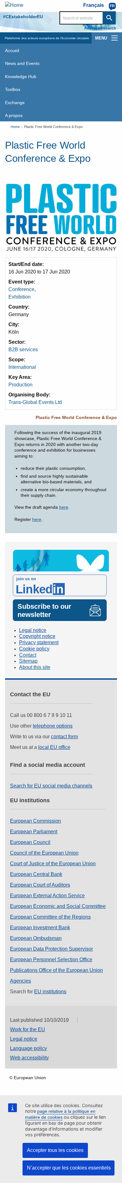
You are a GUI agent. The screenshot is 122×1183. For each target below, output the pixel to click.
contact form (64, 736)
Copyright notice (37, 636)
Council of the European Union (44, 853)
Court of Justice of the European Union (53, 863)
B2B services (23, 349)
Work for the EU (27, 1029)
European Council (30, 842)
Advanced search (100, 28)
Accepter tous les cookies (55, 1150)
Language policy (28, 1048)
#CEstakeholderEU (23, 16)
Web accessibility (29, 1057)
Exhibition (19, 297)
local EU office (54, 747)
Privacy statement (38, 642)
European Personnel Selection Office (51, 959)
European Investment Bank (40, 927)
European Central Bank (36, 874)
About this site (34, 667)
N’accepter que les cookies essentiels (69, 1167)
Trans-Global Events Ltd (35, 402)
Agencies (20, 981)
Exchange (15, 102)
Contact (27, 655)
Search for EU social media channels (51, 785)
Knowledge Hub (20, 76)
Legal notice (32, 630)
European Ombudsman (36, 938)
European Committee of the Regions (50, 917)
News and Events (22, 63)
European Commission (35, 821)
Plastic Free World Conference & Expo (53, 127)
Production (20, 384)
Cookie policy (34, 648)
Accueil (12, 50)
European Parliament (33, 831)
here (63, 507)
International (22, 367)
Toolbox (12, 89)
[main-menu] (114, 37)
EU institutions (50, 991)
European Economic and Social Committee (58, 906)
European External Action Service (47, 895)
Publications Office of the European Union (56, 970)
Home (15, 127)
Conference (21, 289)
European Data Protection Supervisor (51, 949)
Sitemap (28, 661)
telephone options (53, 726)
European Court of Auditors (40, 885)
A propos (14, 115)
